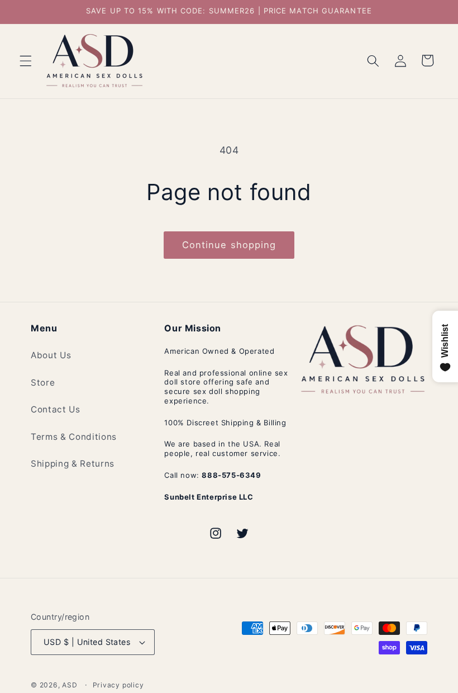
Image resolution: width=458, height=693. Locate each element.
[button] (25, 60)
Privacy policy (118, 685)
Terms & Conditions (74, 436)
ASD (69, 685)
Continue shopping (229, 244)
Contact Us (55, 409)
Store (43, 382)
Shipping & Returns (73, 463)
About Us (51, 355)
